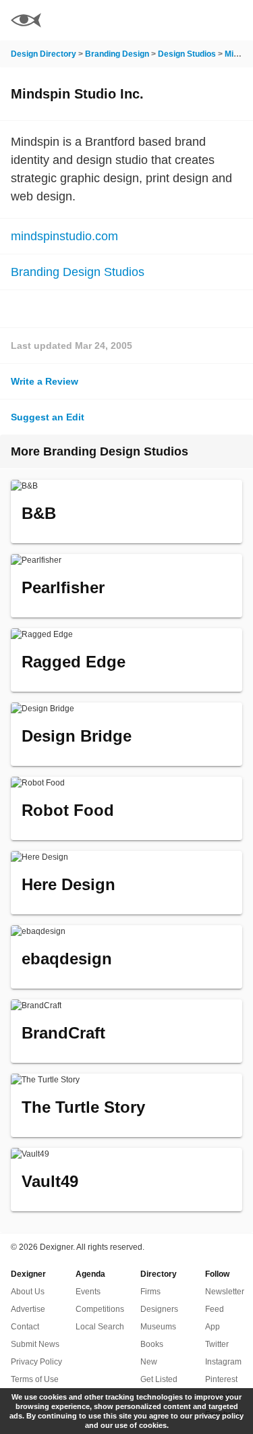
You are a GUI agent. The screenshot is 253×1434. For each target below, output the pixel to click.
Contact (25, 1326)
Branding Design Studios (77, 272)
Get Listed (158, 1379)
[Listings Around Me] (198, 20)
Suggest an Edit (47, 417)
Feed (214, 1309)
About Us (28, 1291)
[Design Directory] (26, 22)
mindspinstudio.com (64, 236)
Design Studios (187, 54)
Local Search (100, 1326)
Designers (159, 1309)
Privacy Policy (36, 1362)
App (212, 1326)
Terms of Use (35, 1379)
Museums (158, 1326)
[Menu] (235, 20)
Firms (150, 1291)
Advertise (28, 1309)
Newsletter (224, 1291)
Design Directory (43, 54)
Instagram (223, 1362)
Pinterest (221, 1379)
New (148, 1362)
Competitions (100, 1309)
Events (88, 1291)
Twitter (217, 1344)
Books (151, 1344)
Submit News (35, 1344)
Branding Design (117, 54)
